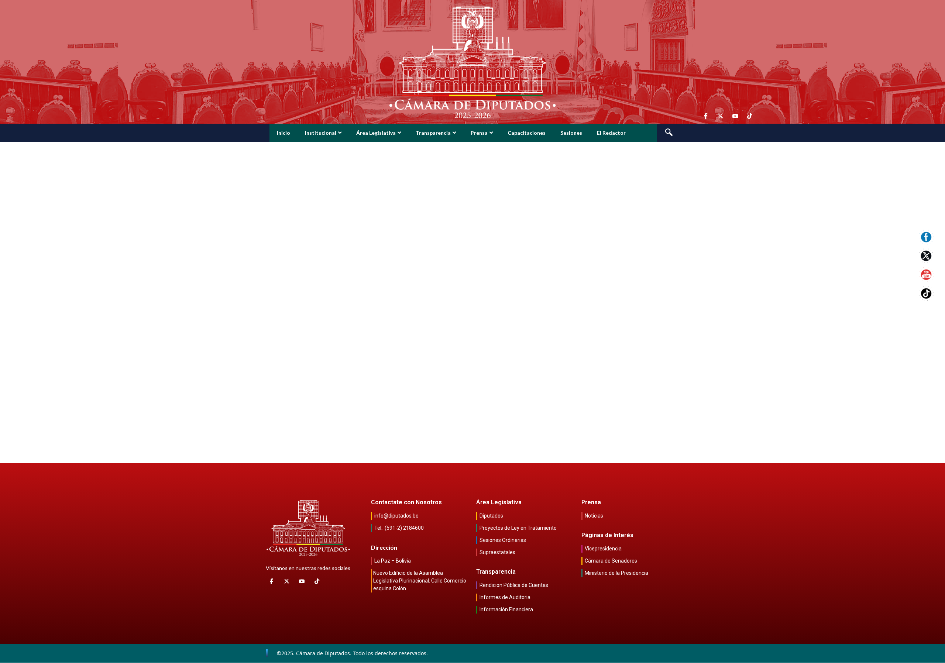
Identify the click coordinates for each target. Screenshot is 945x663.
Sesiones (571, 133)
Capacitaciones (527, 133)
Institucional (320, 133)
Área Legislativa (376, 133)
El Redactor (611, 133)
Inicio (283, 133)
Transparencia (433, 133)
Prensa (479, 133)
